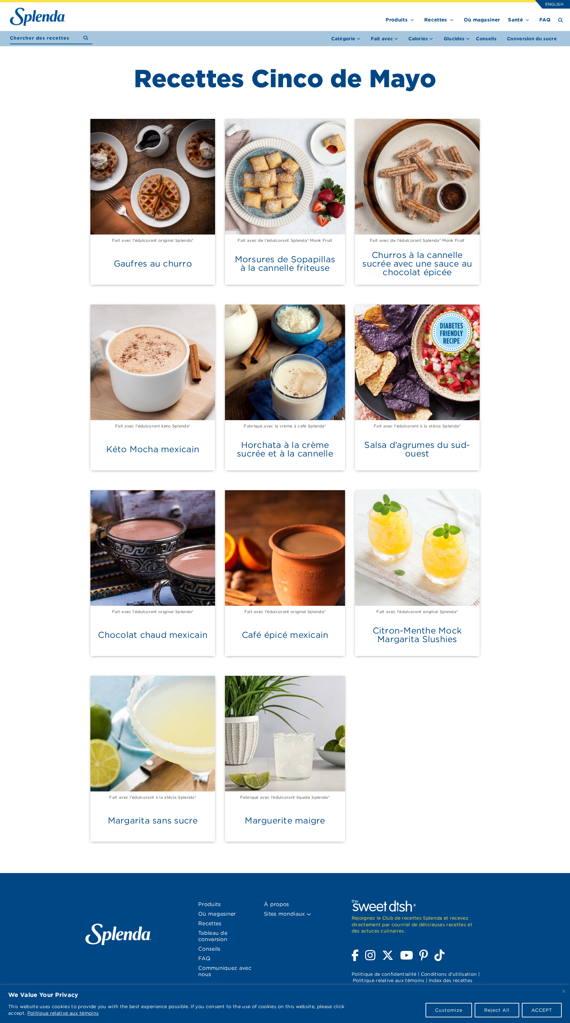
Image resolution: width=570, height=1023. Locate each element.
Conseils (486, 38)
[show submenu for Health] (527, 18)
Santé (515, 20)
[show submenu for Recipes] (452, 18)
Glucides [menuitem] (454, 38)
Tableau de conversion (212, 936)
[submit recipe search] (87, 38)
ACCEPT (541, 1010)
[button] (309, 914)
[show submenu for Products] (412, 18)
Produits (397, 20)
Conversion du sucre (532, 38)
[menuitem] (486, 39)
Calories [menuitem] (418, 38)
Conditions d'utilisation (449, 974)
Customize (448, 1010)
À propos (276, 904)
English (554, 4)
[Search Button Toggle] (560, 19)
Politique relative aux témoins (63, 1013)
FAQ (545, 20)
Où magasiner (482, 20)
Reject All (497, 1010)
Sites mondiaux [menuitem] (285, 914)
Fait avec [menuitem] (382, 38)
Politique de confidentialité (384, 974)
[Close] (563, 991)
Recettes (435, 20)
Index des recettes (451, 980)
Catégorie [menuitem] (343, 38)
